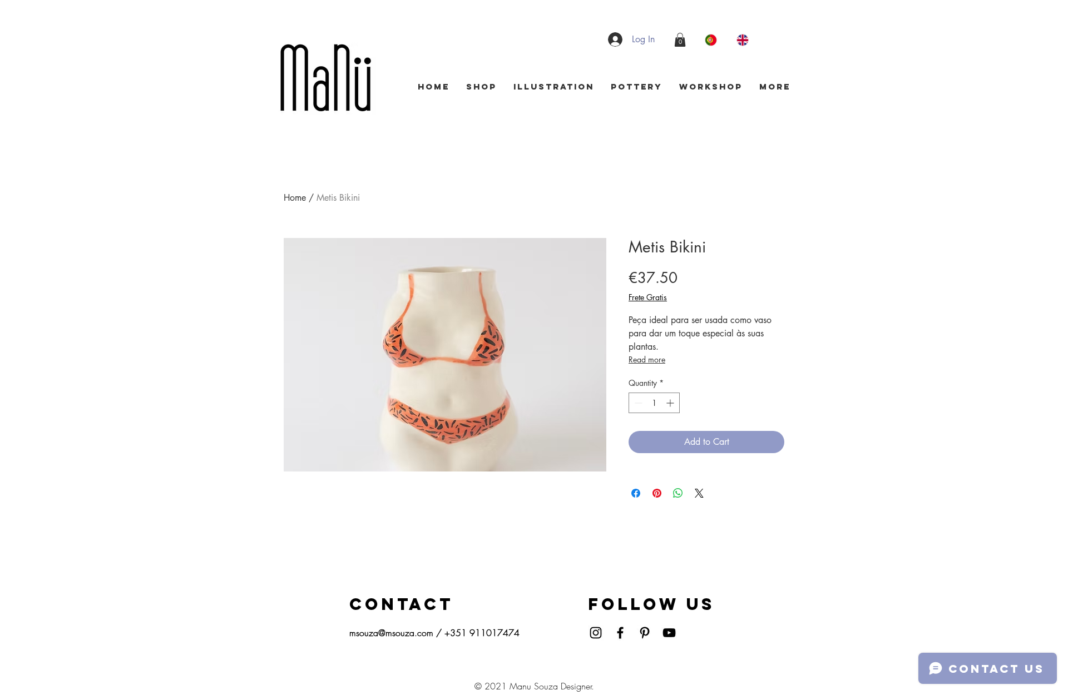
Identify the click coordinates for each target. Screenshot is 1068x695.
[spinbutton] (654, 403)
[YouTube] (669, 633)
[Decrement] (637, 403)
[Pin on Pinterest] (657, 493)
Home (295, 197)
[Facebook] (620, 633)
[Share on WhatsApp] (678, 493)
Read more (647, 359)
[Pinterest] (644, 633)
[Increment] (671, 403)
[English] (744, 40)
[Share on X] (699, 493)
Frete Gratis (648, 297)
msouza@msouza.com (391, 633)
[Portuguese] (712, 40)
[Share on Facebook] (635, 493)
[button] (680, 40)
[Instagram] (596, 633)
